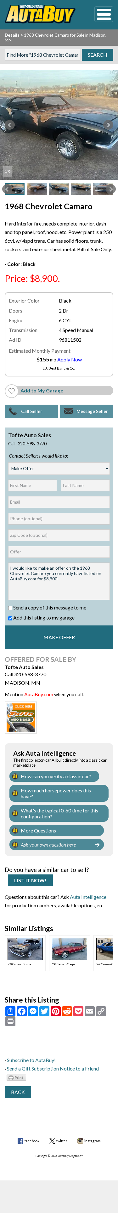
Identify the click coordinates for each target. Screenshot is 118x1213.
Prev (10, 125)
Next (108, 125)
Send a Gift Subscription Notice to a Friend (53, 1068)
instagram (92, 1141)
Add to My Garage (41, 390)
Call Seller (31, 411)
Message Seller (92, 411)
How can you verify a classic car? (56, 776)
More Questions (38, 830)
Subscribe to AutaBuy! (31, 1060)
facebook (32, 1141)
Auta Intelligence (88, 897)
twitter (61, 1141)
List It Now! (30, 880)
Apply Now (69, 359)
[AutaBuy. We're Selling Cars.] (40, 14)
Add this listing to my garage (43, 617)
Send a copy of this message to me (49, 607)
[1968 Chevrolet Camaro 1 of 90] (59, 125)
